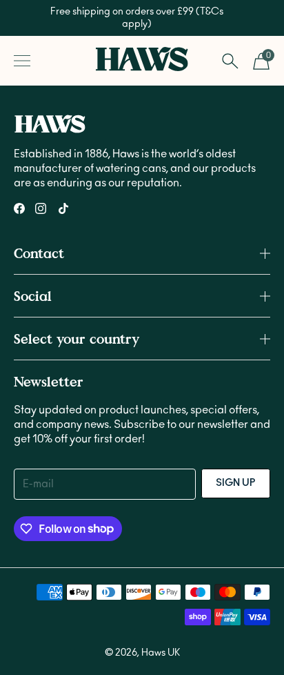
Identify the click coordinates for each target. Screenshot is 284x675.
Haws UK (160, 653)
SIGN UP (236, 483)
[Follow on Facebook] (19, 208)
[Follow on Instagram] (40, 208)
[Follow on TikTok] (63, 208)
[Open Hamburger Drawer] (22, 60)
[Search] (230, 60)
